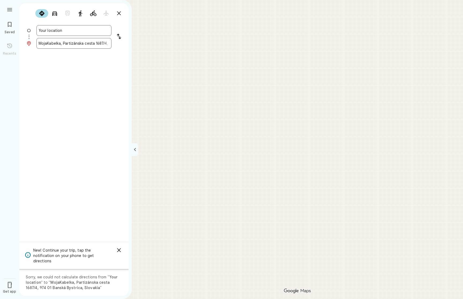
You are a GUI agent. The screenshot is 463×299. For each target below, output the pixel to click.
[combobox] (74, 30)
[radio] (41, 13)
